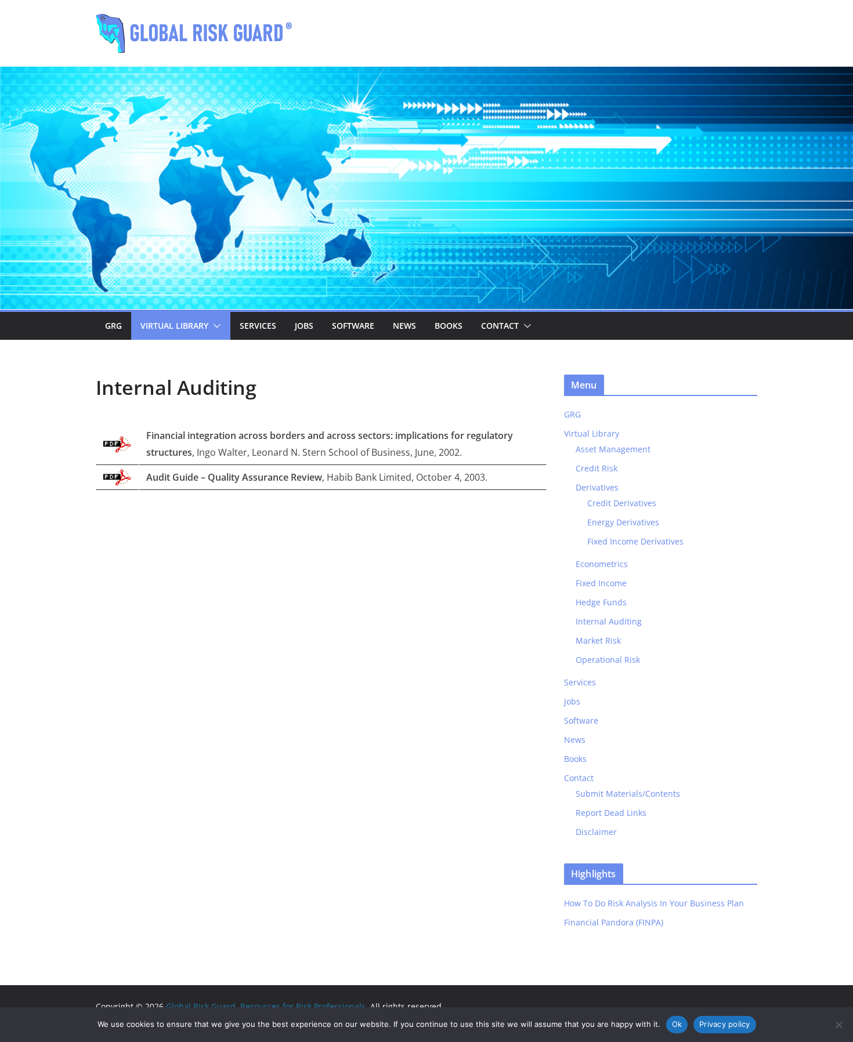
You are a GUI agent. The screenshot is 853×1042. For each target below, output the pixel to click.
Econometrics (602, 563)
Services (258, 325)
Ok (677, 1024)
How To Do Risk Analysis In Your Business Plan (654, 903)
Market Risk (598, 640)
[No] (838, 1024)
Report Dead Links (611, 812)
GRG (113, 325)
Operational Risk (608, 659)
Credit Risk (596, 468)
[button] (214, 326)
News (404, 325)
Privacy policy (724, 1024)
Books (448, 325)
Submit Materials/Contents (628, 793)
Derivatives (597, 487)
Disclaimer (596, 831)
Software (353, 325)
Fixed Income (601, 583)
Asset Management (613, 449)
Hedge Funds (601, 602)
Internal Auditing (609, 621)
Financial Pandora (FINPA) (613, 922)
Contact (500, 325)
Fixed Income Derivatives (635, 541)
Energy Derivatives (623, 522)
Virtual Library (174, 325)
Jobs (304, 325)
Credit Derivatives (621, 503)
